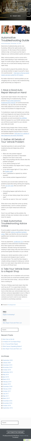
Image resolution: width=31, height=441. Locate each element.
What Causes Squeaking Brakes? (12, 346)
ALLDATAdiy (23, 118)
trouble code (8, 171)
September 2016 (8, 408)
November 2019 (7, 367)
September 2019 (8, 372)
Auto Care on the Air (8, 339)
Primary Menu (16, 16)
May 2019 (6, 374)
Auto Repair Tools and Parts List (12, 349)
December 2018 (7, 386)
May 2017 (6, 396)
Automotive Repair (15, 9)
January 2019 (7, 384)
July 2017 (6, 393)
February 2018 (7, 389)
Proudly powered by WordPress (11, 435)
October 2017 (7, 391)
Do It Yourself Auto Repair (10, 344)
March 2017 (6, 398)
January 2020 (7, 362)
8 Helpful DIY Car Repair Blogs (12, 341)
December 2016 (7, 401)
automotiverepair (5, 43)
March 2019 (6, 379)
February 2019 (7, 382)
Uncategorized (12, 304)
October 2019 (7, 370)
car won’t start (9, 185)
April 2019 (6, 377)
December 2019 (7, 365)
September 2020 (8, 360)
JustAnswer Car (18, 241)
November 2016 (7, 403)
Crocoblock (15, 437)
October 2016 (7, 405)
